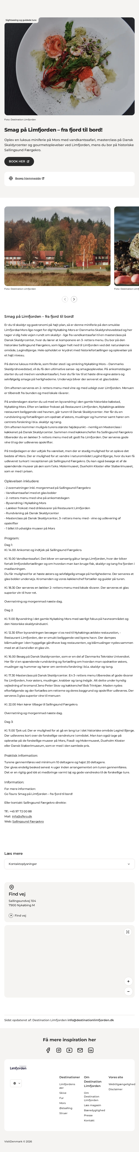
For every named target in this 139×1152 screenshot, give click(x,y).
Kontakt (89, 1120)
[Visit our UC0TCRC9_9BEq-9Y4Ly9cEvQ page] (69, 1050)
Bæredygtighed (94, 1110)
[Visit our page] (48, 1050)
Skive (62, 1093)
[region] (69, 961)
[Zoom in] (128, 981)
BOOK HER (17, 161)
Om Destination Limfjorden (91, 1096)
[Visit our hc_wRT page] (80, 1050)
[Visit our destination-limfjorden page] (91, 1050)
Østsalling (65, 1108)
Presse (88, 1115)
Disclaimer (116, 1089)
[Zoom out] (128, 991)
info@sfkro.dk (22, 816)
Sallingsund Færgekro (28, 821)
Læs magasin (92, 1105)
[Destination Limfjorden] (18, 1068)
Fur (61, 1098)
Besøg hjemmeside (28, 178)
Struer (63, 1113)
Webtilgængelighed (122, 1084)
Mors (62, 1103)
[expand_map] (128, 932)
